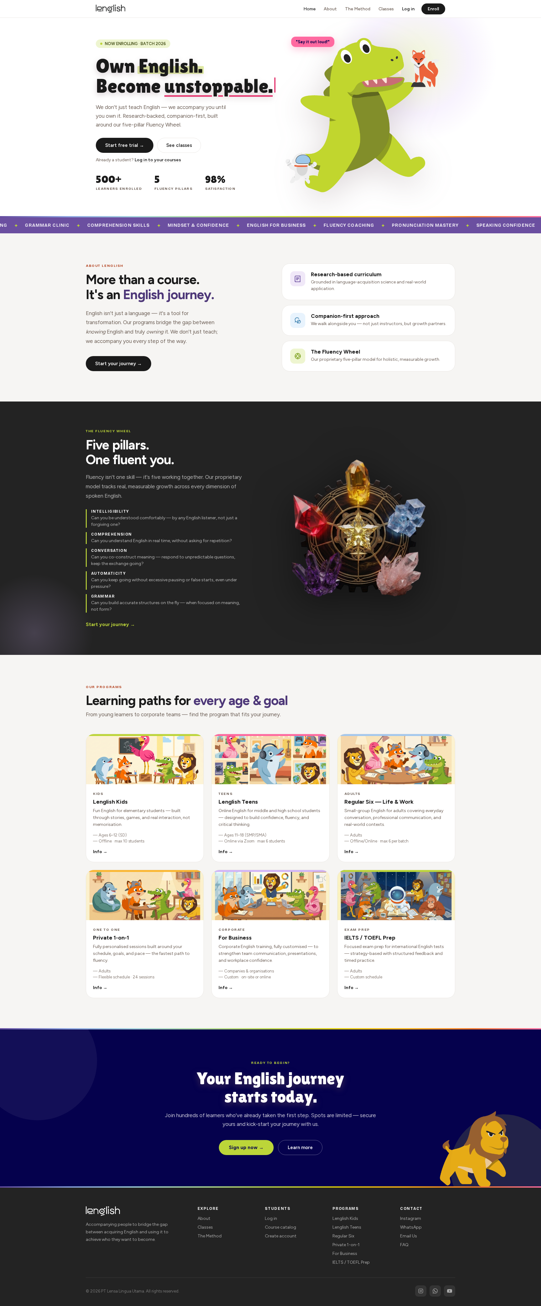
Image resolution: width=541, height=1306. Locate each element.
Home (309, 9)
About (330, 9)
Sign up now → (246, 1147)
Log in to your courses (158, 160)
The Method (357, 9)
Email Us (408, 1236)
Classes (386, 9)
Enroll (433, 9)
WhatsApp (411, 1227)
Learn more (300, 1147)
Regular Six (343, 1236)
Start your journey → (118, 363)
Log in (408, 9)
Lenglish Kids (345, 1218)
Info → (100, 851)
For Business (344, 1253)
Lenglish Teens (346, 1227)
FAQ (404, 1244)
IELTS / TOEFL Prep (351, 1262)
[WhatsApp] (435, 1291)
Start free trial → (124, 145)
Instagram (410, 1218)
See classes (179, 145)
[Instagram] (420, 1291)
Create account (280, 1236)
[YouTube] (449, 1291)
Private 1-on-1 (346, 1244)
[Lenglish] (110, 9)
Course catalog (280, 1227)
